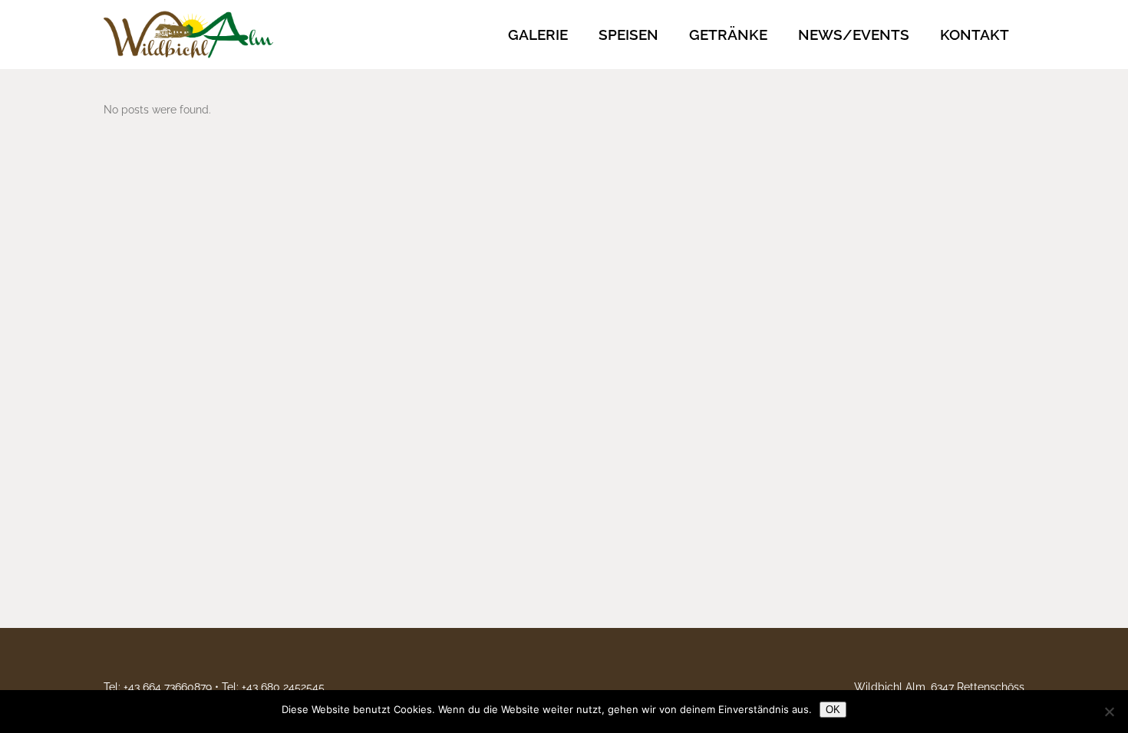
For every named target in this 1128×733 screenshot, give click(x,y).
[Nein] (1108, 711)
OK (833, 709)
